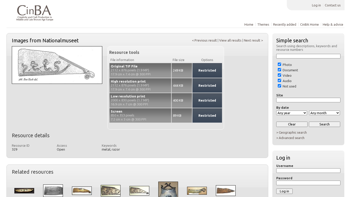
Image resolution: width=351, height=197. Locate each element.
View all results (230, 40)
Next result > (253, 40)
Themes (263, 24)
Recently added (284, 24)
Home (248, 24)
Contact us (333, 5)
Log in (316, 5)
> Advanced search (290, 138)
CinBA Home (309, 24)
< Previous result (204, 40)
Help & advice (333, 24)
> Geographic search (291, 132)
